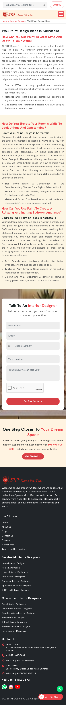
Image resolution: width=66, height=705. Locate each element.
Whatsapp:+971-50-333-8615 (21, 673)
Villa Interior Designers (13, 576)
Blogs (4, 531)
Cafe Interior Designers (14, 604)
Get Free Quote (31, 401)
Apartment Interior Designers (17, 585)
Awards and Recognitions (14, 549)
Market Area (8, 544)
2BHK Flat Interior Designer (16, 590)
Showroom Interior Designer (16, 626)
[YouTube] (17, 687)
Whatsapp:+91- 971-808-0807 (21, 660)
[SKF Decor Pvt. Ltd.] (17, 14)
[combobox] (10, 346)
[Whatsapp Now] (60, 689)
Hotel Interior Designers (14, 631)
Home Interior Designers (14, 563)
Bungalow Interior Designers (16, 581)
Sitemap (6, 540)
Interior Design (17, 21)
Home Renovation (11, 567)
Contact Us (7, 535)
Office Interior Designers (14, 622)
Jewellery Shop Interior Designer (18, 613)
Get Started (31, 456)
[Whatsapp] (4, 687)
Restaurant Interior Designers (17, 608)
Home (4, 21)
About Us (6, 526)
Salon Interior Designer (14, 617)
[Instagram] (11, 687)
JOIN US (57, 4)
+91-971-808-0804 (15, 655)
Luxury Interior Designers (15, 572)
